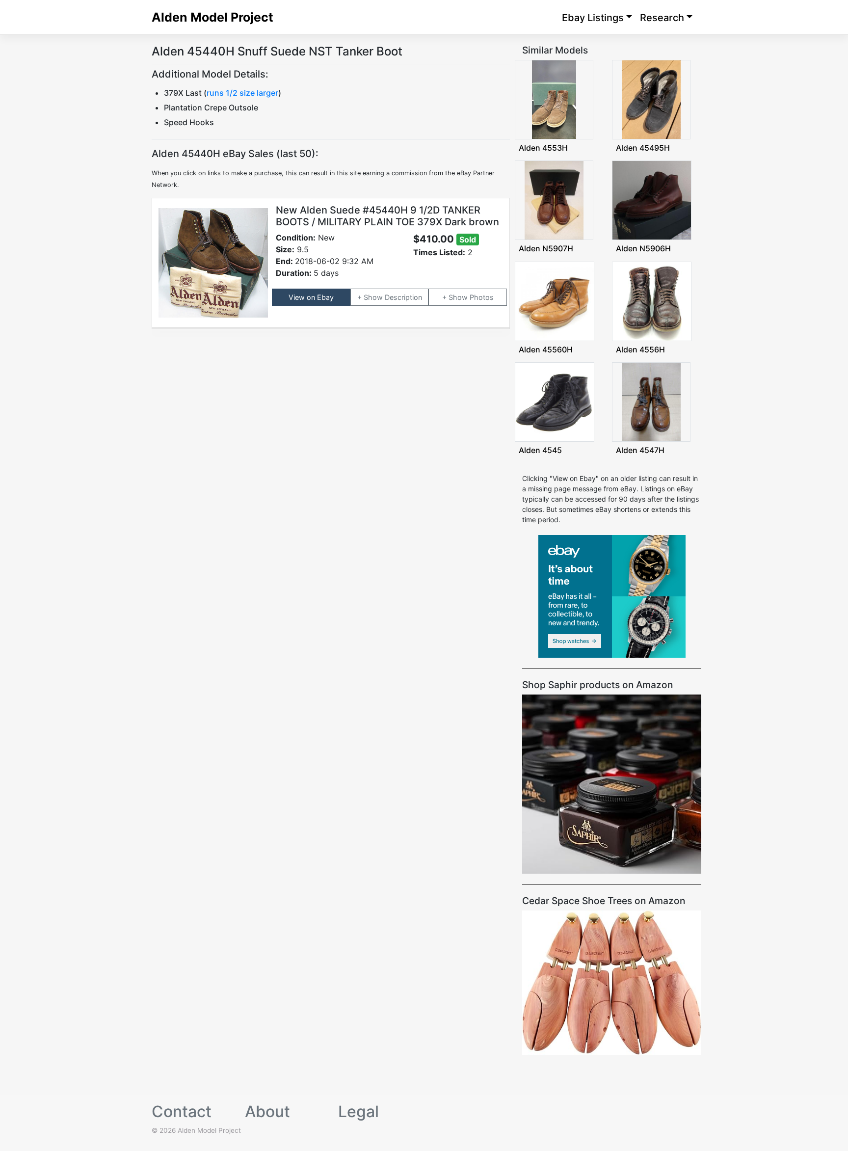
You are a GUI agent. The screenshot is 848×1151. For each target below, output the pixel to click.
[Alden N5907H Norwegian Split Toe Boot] (554, 199)
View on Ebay (311, 297)
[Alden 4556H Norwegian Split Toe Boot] (651, 300)
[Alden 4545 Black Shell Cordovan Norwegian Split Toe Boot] (554, 401)
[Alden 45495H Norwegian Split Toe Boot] (651, 99)
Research (662, 18)
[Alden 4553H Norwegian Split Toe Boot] (554, 99)
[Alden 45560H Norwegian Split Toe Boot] (554, 300)
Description (403, 297)
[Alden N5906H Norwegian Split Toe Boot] (651, 199)
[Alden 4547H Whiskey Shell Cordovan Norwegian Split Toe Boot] (651, 401)
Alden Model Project (212, 17)
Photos (482, 297)
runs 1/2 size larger (242, 93)
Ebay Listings (593, 18)
